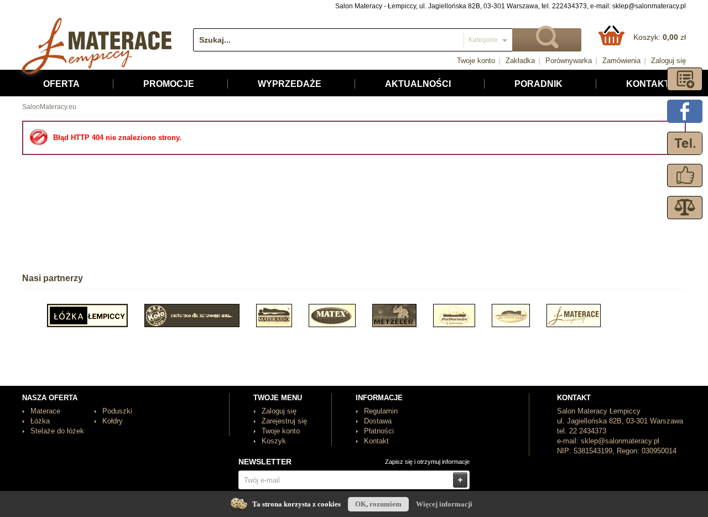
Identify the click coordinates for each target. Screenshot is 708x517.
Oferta (61, 84)
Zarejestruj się (284, 421)
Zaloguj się (668, 60)
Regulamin (381, 411)
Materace (45, 411)
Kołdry (112, 421)
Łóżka (40, 421)
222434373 (569, 6)
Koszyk (274, 441)
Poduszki (117, 411)
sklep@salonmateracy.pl (649, 6)
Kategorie (483, 40)
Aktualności (418, 84)
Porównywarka (568, 60)
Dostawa (378, 421)
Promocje (168, 84)
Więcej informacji (444, 504)
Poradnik (538, 84)
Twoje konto (476, 60)
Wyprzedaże (289, 84)
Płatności (379, 431)
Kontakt (648, 84)
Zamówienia (621, 60)
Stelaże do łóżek (57, 431)
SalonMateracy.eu (49, 107)
